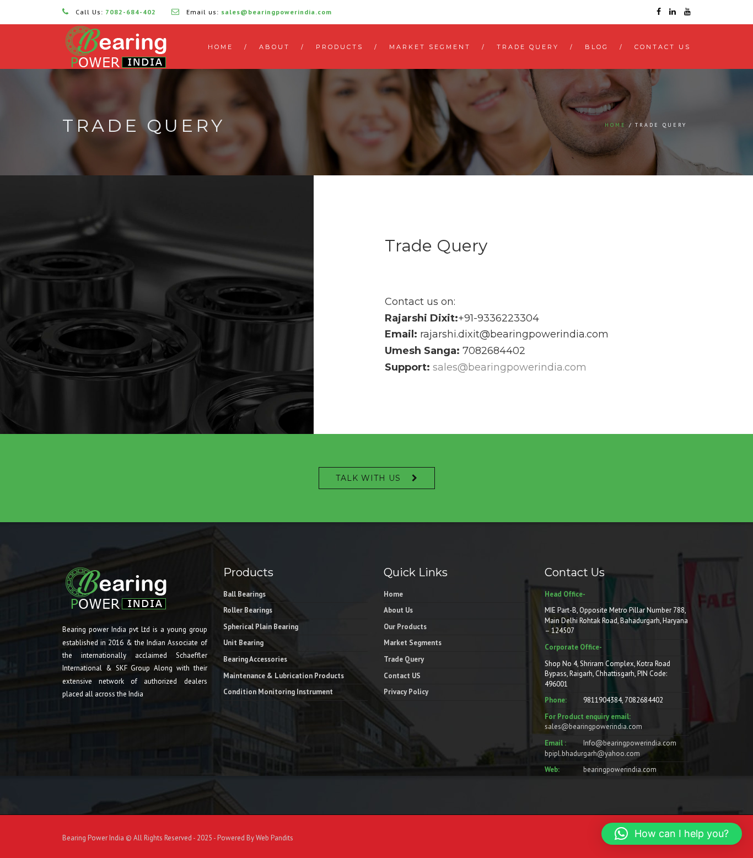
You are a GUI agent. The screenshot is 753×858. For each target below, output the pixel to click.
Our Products (405, 626)
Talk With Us (368, 478)
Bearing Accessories (255, 659)
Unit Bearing (243, 642)
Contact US (402, 675)
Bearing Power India (93, 838)
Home (220, 47)
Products (339, 47)
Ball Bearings (244, 594)
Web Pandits (273, 838)
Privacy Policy (406, 691)
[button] (671, 834)
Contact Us (662, 47)
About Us (398, 610)
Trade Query (528, 47)
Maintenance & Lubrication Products (283, 675)
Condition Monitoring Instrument (278, 691)
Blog (597, 47)
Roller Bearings (247, 610)
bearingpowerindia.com (620, 769)
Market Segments (413, 642)
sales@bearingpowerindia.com (510, 367)
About (274, 47)
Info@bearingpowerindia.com (629, 743)
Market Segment (430, 47)
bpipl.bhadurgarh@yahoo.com (592, 753)
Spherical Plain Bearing (260, 626)
